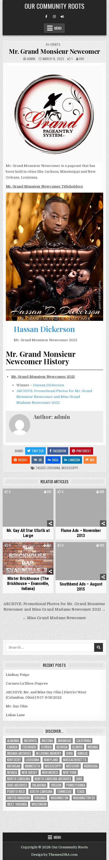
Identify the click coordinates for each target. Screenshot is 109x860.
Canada (12, 747)
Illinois (77, 747)
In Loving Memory (48, 753)
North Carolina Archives (53, 778)
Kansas (83, 753)
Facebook (59, 451)
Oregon (56, 785)
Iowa (69, 753)
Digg (55, 460)
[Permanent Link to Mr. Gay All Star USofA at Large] (28, 508)
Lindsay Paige (17, 675)
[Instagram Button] (54, 16)
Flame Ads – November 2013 (81, 533)
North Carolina (18, 778)
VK (40, 460)
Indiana (93, 747)
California (83, 740)
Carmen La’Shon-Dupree (27, 683)
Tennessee (64, 791)
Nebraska (91, 766)
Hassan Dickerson (44, 329)
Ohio (79, 778)
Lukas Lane (15, 715)
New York (69, 772)
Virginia (40, 797)
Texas (80, 791)
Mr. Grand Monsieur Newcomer (54, 51)
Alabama (13, 740)
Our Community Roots (54, 6)
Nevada (12, 772)
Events (55, 44)
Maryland (51, 759)
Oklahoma (39, 785)
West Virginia (17, 804)
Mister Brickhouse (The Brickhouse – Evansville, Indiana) (28, 583)
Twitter (38, 451)
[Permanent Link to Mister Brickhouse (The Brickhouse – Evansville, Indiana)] (28, 558)
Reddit (23, 460)
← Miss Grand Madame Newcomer (54, 618)
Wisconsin (39, 804)
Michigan (13, 766)
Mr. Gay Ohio (17, 706)
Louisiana (53, 468)
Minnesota (32, 766)
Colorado (29, 747)
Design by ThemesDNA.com (54, 855)
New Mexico (50, 772)
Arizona (47, 740)
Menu (58, 28)
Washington (59, 797)
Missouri (72, 766)
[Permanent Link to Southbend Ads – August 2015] (81, 561)
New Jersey (29, 772)
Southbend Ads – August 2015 (81, 587)
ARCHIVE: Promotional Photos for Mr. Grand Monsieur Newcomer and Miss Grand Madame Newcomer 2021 (54, 397)
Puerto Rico (16, 791)
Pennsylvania (75, 785)
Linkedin (74, 460)
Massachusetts (75, 759)
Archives (30, 740)
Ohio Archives (17, 785)
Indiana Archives (19, 753)
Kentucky (14, 759)
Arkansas (64, 740)
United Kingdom (18, 797)
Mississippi (70, 468)
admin (31, 58)
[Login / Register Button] (62, 16)
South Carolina (41, 791)
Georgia (61, 747)
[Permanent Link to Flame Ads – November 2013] (81, 508)
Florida (46, 747)
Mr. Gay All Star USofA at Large (28, 533)
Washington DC (84, 797)
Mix (92, 460)
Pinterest (83, 451)
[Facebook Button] (46, 16)
